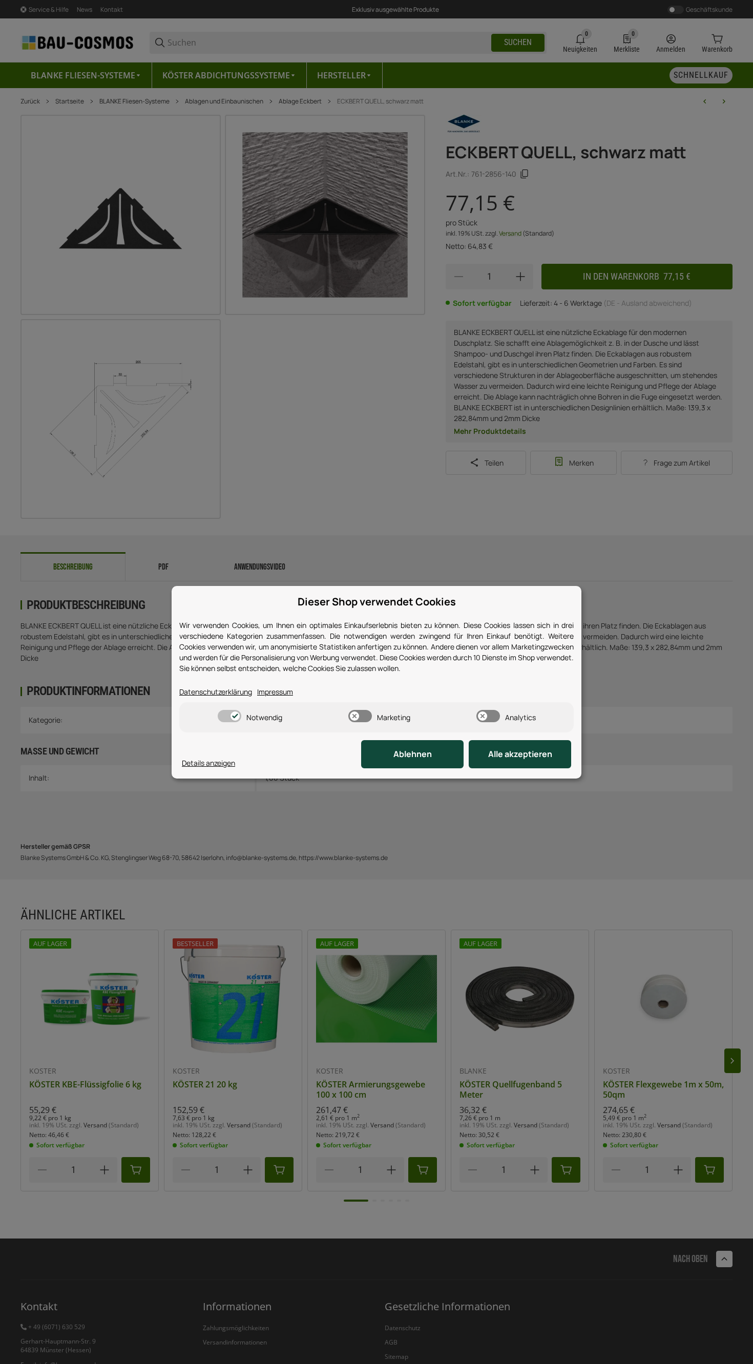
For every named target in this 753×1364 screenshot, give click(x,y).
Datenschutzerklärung (215, 692)
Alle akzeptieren (520, 754)
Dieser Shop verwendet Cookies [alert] (377, 601)
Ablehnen (412, 754)
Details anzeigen (208, 763)
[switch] (229, 716)
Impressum (275, 692)
